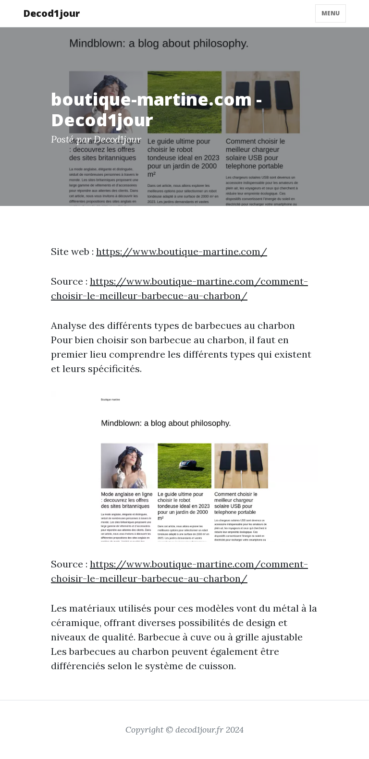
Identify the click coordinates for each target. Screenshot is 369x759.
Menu (330, 13)
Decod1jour (51, 13)
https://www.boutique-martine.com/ (181, 251)
